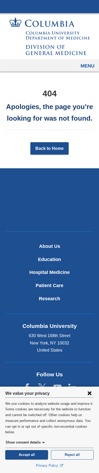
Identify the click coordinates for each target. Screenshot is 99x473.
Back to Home (49, 148)
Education (49, 259)
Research (49, 298)
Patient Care (49, 285)
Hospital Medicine (49, 272)
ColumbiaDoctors (49, 216)
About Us (49, 246)
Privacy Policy (47, 465)
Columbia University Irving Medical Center (49, 6)
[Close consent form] (89, 393)
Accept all (27, 455)
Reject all (72, 455)
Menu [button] (88, 65)
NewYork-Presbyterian (49, 200)
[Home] (50, 36)
